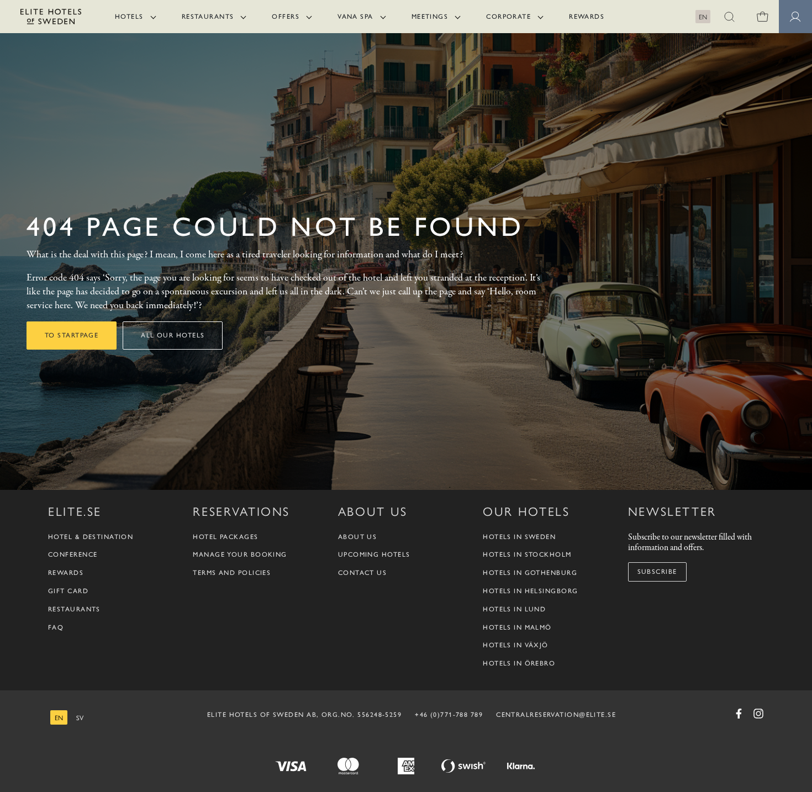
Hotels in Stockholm (527, 554)
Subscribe (657, 571)
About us (357, 537)
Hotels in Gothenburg (530, 573)
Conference (72, 554)
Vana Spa (355, 16)
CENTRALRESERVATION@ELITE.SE (556, 715)
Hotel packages (225, 537)
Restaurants (208, 16)
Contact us (362, 573)
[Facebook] (738, 713)
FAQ (56, 627)
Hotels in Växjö (516, 645)
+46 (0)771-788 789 (449, 715)
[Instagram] (758, 713)
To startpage (71, 335)
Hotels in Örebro (519, 663)
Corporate (508, 16)
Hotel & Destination (90, 537)
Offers (285, 16)
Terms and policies (232, 573)
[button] (729, 16)
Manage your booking (240, 554)
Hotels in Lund (514, 609)
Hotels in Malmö (517, 627)
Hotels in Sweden (519, 537)
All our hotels (172, 335)
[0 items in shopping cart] (762, 16)
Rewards (586, 16)
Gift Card (68, 591)
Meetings (430, 16)
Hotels (129, 16)
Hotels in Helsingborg (530, 591)
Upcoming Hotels (374, 554)
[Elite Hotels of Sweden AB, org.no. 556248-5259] (51, 18)
